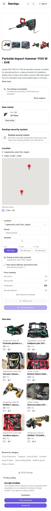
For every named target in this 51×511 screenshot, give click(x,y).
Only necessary (25, 500)
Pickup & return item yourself (19, 257)
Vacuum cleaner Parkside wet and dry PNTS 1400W (13, 374)
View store (9, 120)
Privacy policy (9, 478)
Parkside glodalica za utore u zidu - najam (13, 343)
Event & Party (32, 457)
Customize (25, 495)
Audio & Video (7, 460)
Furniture (42, 457)
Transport (21, 457)
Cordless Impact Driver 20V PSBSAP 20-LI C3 (12, 435)
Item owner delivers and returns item (22, 265)
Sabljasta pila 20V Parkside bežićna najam (35, 343)
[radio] (5, 257)
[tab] (6, 45)
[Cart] (33, 4)
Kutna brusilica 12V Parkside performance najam (36, 405)
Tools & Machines (9, 457)
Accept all (25, 505)
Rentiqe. (14, 3)
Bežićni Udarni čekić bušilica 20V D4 (36, 374)
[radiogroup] (25, 262)
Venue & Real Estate (23, 460)
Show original (39, 98)
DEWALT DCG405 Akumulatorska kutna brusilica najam (37, 435)
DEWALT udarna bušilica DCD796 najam (11, 405)
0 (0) (14, 112)
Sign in (44, 4)
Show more (6, 81)
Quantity (7, 237)
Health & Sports (39, 460)
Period (6, 229)
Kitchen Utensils (8, 464)
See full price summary (25, 295)
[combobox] (25, 224)
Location (7, 221)
